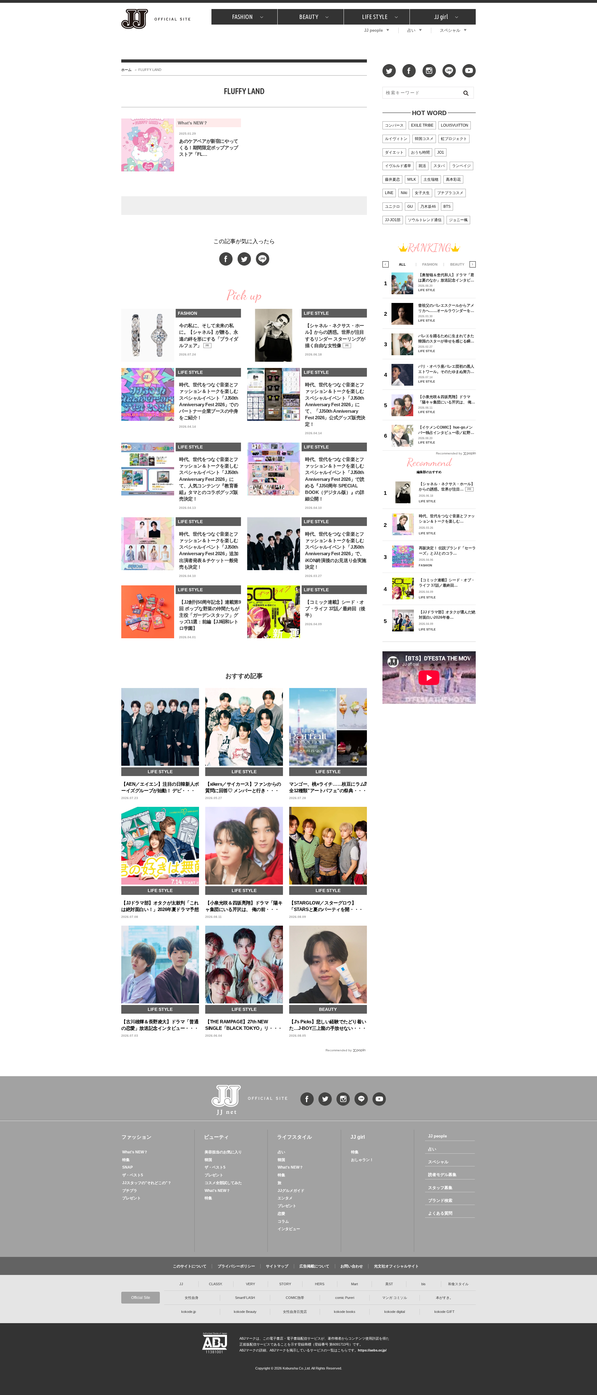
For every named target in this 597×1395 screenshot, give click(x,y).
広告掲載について (314, 1266)
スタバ (439, 166)
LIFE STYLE (374, 16)
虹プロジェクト (454, 139)
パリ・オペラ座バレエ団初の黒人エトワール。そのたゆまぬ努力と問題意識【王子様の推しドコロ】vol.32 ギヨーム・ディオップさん (446, 369)
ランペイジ (461, 166)
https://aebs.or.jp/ (372, 1350)
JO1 (440, 152)
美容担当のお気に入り (223, 1152)
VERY (250, 1284)
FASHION (242, 16)
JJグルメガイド (291, 1190)
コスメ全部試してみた (223, 1183)
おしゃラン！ (362, 1160)
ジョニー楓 (458, 220)
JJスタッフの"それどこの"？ (146, 1183)
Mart (354, 1284)
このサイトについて (189, 1266)
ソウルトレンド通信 (425, 220)
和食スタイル (458, 1284)
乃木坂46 (428, 206)
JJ (181, 1284)
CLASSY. (216, 1284)
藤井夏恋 (392, 179)
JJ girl (441, 16)
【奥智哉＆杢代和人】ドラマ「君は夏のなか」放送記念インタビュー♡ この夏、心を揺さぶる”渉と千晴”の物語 (446, 277)
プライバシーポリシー (236, 1266)
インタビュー (289, 1229)
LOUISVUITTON (454, 125)
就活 (422, 166)
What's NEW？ (135, 1152)
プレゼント (131, 1198)
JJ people (373, 30)
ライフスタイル (294, 1137)
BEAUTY (308, 16)
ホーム (126, 70)
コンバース (394, 125)
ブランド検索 (440, 1200)
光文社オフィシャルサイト (396, 1266)
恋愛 (281, 1213)
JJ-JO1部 (392, 220)
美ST (389, 1284)
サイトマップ (277, 1266)
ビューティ (216, 1137)
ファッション (136, 1137)
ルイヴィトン (396, 139)
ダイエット (394, 152)
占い (411, 30)
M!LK (411, 179)
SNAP (127, 1167)
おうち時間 (420, 152)
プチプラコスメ (450, 193)
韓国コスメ (424, 139)
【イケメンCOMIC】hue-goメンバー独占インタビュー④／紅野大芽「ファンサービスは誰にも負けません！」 (446, 430)
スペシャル (450, 30)
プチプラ (129, 1190)
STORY (285, 1284)
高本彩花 (453, 179)
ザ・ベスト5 (132, 1175)
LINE (389, 193)
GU (410, 206)
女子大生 (422, 193)
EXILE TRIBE (422, 125)
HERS (319, 1284)
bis (423, 1284)
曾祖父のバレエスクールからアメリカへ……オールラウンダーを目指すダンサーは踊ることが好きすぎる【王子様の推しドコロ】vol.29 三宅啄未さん (446, 308)
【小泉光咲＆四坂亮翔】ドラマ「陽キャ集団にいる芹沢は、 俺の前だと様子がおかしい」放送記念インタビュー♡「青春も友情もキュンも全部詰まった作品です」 (446, 399)
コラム (283, 1221)
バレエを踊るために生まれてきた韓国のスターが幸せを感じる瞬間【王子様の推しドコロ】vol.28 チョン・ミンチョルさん (446, 338)
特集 (126, 1160)
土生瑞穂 (430, 179)
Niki (404, 193)
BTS (447, 206)
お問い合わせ (351, 1266)
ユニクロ (392, 206)
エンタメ (285, 1198)
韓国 (208, 1160)
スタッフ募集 (440, 1187)
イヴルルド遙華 (398, 166)
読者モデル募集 (442, 1174)
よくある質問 (440, 1213)
